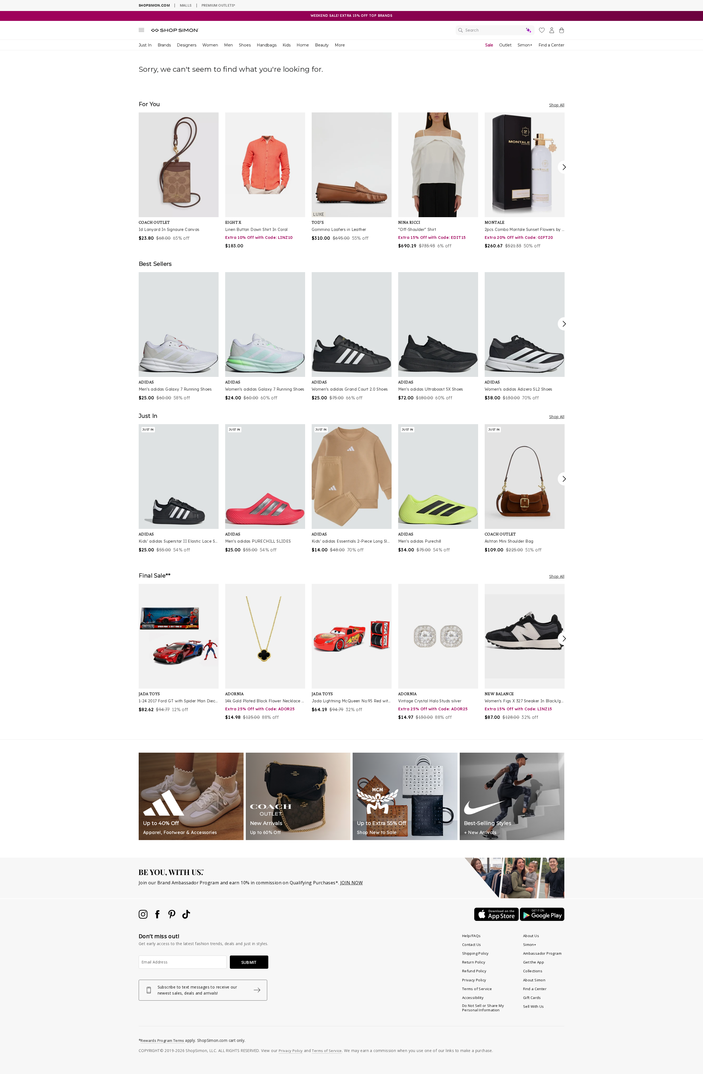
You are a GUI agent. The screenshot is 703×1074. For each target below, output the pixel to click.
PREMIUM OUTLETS (218, 5)
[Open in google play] (542, 919)
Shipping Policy (475, 953)
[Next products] (564, 167)
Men (228, 45)
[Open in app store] (497, 919)
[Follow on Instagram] (144, 917)
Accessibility (473, 997)
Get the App (533, 962)
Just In (145, 45)
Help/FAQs (471, 935)
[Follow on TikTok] (186, 917)
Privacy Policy (474, 980)
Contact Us (471, 944)
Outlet (505, 45)
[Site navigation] (141, 31)
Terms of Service (477, 988)
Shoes (245, 45)
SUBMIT (249, 962)
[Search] (495, 30)
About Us (531, 935)
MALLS (186, 5)
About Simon (534, 980)
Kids (287, 45)
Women (210, 45)
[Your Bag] (561, 31)
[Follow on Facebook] (158, 917)
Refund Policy (474, 970)
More (340, 45)
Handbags (267, 45)
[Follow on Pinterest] (172, 917)
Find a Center (551, 45)
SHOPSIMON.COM (154, 5)
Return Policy (473, 962)
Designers (186, 45)
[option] (178, 176)
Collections (532, 970)
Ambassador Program (542, 953)
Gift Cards (532, 997)
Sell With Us (533, 1006)
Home (303, 45)
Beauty (322, 45)
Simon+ (525, 45)
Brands (164, 45)
